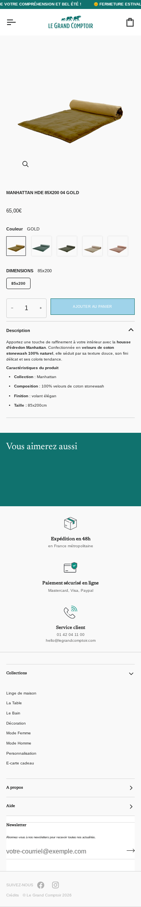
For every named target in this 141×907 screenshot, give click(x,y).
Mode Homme (18, 743)
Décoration (16, 723)
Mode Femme (18, 733)
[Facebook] (40, 885)
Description (18, 330)
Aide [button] (10, 806)
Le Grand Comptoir (44, 895)
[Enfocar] (70, 109)
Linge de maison (21, 693)
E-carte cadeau (20, 763)
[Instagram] (55, 885)
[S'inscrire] (128, 851)
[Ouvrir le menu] (18, 22)
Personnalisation (21, 753)
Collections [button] (16, 673)
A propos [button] (14, 788)
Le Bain (13, 713)
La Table (14, 703)
